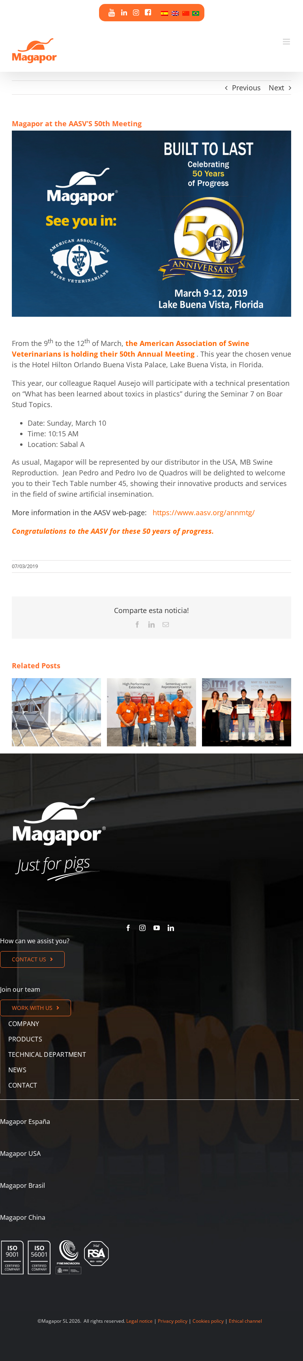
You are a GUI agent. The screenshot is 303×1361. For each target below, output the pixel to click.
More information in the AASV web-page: (79, 512)
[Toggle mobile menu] (287, 41)
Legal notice (139, 1321)
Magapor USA (20, 1153)
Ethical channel (245, 1321)
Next (276, 87)
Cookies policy (208, 1321)
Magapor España (25, 1121)
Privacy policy (172, 1321)
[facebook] (128, 928)
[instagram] (142, 928)
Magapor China (22, 1217)
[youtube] (156, 928)
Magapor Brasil (22, 1185)
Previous (246, 87)
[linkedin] (171, 928)
